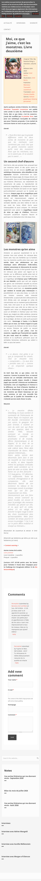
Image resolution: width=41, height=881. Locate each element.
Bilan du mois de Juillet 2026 (16, 791)
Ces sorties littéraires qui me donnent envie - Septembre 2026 (20, 777)
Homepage (12, 705)
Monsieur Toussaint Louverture (27, 87)
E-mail (11, 690)
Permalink (15, 604)
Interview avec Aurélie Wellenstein (16, 844)
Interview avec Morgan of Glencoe (16, 856)
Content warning (11, 545)
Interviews (20, 23)
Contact (7, 29)
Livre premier (8, 553)
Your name (12, 680)
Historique (35, 99)
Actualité (8, 23)
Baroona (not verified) (19, 606)
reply (14, 634)
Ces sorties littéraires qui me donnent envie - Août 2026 (20, 804)
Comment (12, 715)
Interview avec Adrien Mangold (15, 831)
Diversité (33, 23)
